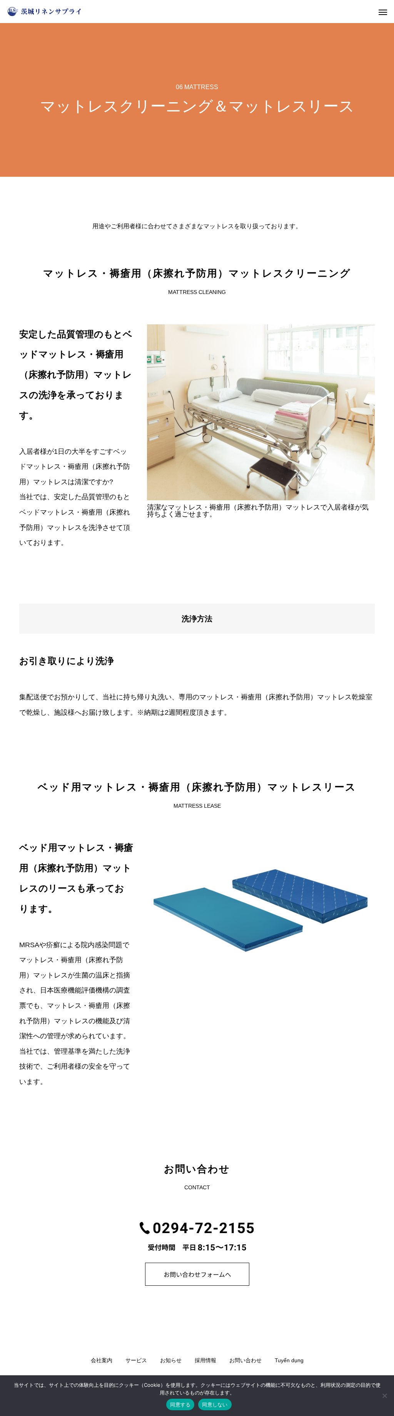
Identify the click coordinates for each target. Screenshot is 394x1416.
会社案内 (101, 1360)
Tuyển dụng (289, 1360)
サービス (136, 1360)
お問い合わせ (245, 1360)
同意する (180, 1404)
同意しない (214, 1404)
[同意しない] (384, 1395)
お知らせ (171, 1360)
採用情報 (205, 1360)
